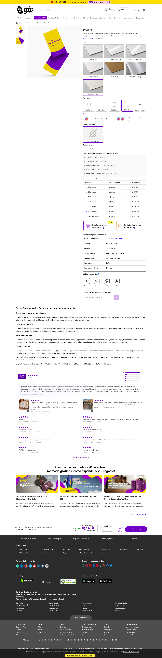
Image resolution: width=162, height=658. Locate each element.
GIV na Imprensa (107, 538)
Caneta (84, 632)
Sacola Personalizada (89, 624)
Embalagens (108, 629)
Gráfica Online (20, 624)
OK (117, 297)
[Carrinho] (144, 10)
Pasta (62, 624)
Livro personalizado (132, 627)
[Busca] (106, 10)
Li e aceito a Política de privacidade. (79, 656)
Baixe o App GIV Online (91, 576)
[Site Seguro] (46, 581)
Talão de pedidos (87, 629)
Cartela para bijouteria (67, 635)
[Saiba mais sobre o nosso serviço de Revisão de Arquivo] (134, 227)
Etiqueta (41, 624)
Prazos (103, 553)
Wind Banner (42, 632)
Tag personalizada (66, 632)
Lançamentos (130, 632)
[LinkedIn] (94, 565)
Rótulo (40, 627)
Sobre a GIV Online (48, 549)
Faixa (39, 635)
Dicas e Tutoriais (106, 549)
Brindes (106, 624)
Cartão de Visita (21, 627)
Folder (18, 632)
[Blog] (104, 565)
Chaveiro (85, 635)
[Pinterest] (97, 565)
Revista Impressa (131, 624)
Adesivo (18, 635)
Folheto (18, 629)
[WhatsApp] (135, 10)
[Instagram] (86, 565)
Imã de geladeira (65, 629)
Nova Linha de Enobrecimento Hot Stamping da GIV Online (31, 497)
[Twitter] (111, 565)
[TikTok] (101, 565)
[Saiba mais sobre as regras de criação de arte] (103, 227)
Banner (40, 629)
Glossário (27, 640)
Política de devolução (86, 553)
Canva (97, 286)
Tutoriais (133, 538)
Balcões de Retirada (28, 538)
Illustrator (87, 286)
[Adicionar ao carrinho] (120, 529)
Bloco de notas (87, 627)
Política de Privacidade (26, 553)
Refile (92, 149)
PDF (116, 286)
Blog (64, 553)
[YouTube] (90, 565)
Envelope (63, 627)
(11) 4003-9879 (21, 605)
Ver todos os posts (137, 514)
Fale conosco (46, 553)
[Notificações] (139, 10)
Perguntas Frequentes (81, 538)
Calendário (107, 627)
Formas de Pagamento (25, 561)
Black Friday (130, 635)
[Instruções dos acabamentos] (102, 169)
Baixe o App (66, 549)
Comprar (138, 529)
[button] (114, 38)
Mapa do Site (23, 549)
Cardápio (107, 635)
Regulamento (124, 549)
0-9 (116, 640)
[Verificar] (26, 580)
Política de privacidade (131, 652)
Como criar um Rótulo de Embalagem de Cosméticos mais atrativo (122, 497)
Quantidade (107, 526)
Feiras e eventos (131, 629)
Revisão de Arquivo (55, 538)
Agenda (106, 632)
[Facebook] (107, 565)
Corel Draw (107, 286)
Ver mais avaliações (80, 457)
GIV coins (140, 549)
